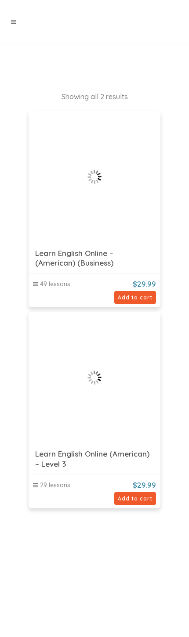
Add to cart (135, 297)
